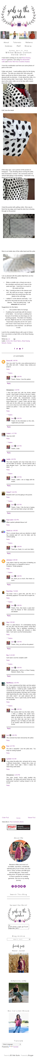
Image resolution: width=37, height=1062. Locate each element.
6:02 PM (16, 520)
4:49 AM (15, 530)
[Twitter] (24, 886)
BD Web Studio (15, 1055)
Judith (8, 459)
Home (18, 818)
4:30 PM (13, 459)
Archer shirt (9, 341)
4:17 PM (14, 433)
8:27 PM (12, 746)
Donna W (9, 360)
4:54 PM (14, 492)
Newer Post (31, 817)
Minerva (28, 46)
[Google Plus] (21, 886)
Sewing (9, 343)
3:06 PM (19, 376)
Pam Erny (9, 591)
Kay (7, 655)
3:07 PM (19, 446)
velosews (9, 560)
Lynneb (8, 759)
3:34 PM (16, 390)
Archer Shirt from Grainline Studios (19, 61)
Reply (8, 369)
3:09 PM (19, 642)
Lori (12, 376)
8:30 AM (12, 622)
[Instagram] (16, 886)
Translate (15, 1047)
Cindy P (8, 492)
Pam (7, 746)
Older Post (5, 817)
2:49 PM (15, 360)
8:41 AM (14, 759)
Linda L (8, 433)
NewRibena (9, 683)
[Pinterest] (12, 886)
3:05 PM (19, 709)
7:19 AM (15, 591)
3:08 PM (19, 546)
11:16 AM (12, 655)
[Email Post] (14, 339)
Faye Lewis (9, 520)
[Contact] (19, 886)
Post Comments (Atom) (16, 822)
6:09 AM (15, 560)
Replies (10, 373)
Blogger (30, 1055)
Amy (7, 622)
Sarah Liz (9, 530)
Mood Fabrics (17, 341)
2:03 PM (16, 683)
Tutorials (17, 42)
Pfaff (19, 46)
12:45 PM (17, 775)
